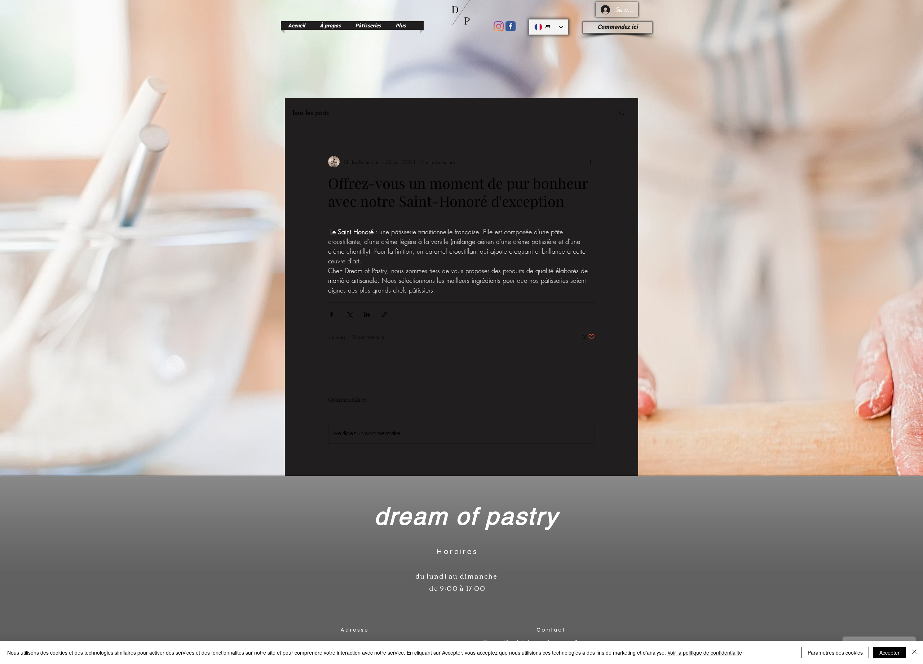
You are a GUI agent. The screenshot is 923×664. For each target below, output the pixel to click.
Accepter (889, 652)
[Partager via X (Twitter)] (349, 314)
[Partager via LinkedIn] (366, 314)
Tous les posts (310, 112)
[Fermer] (914, 652)
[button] (621, 112)
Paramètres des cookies (835, 652)
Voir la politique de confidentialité (704, 652)
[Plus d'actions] (590, 161)
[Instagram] (499, 26)
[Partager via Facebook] (331, 314)
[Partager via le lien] (384, 314)
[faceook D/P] (510, 26)
